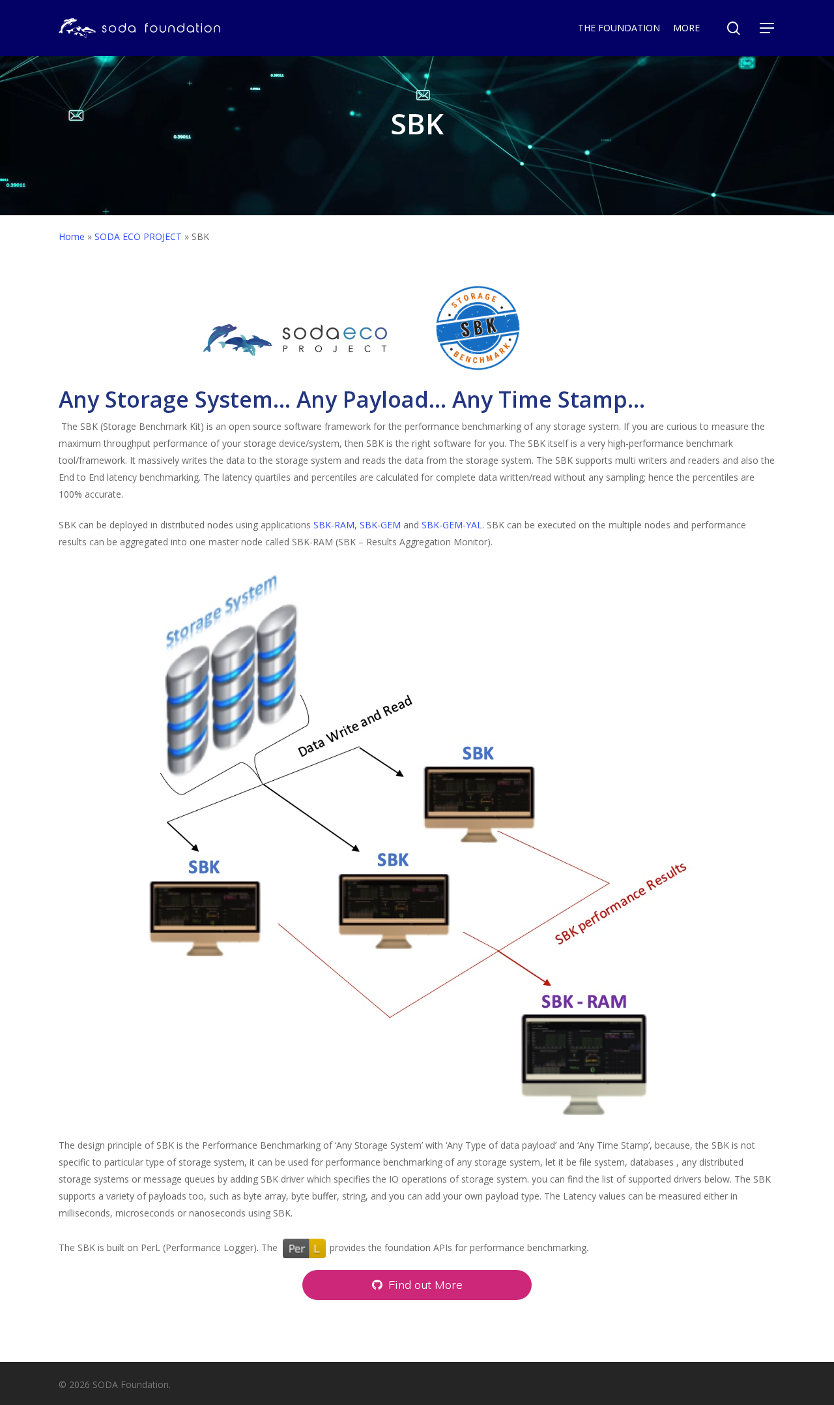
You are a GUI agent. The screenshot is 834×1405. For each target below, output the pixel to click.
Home (72, 236)
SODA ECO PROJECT (138, 236)
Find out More (424, 1284)
